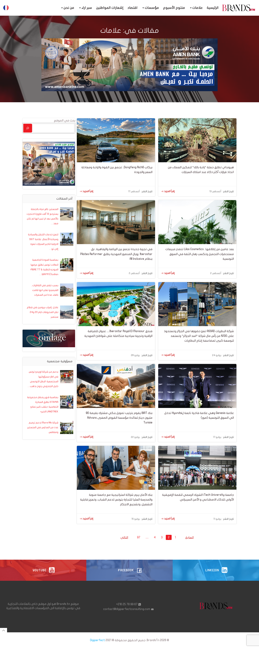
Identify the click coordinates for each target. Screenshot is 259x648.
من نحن (69, 8)
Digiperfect (97, 640)
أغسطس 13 (215, 191)
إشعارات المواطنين (109, 8)
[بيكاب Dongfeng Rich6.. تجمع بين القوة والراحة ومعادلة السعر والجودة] (116, 140)
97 (137, 537)
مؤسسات (152, 8)
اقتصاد (132, 8)
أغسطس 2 (134, 273)
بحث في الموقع (64, 120)
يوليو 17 (217, 437)
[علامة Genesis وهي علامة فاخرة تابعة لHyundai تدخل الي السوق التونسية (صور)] (197, 385)
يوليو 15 (135, 519)
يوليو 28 (135, 355)
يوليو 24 (216, 355)
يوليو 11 (217, 519)
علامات (197, 8)
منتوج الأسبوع (174, 8)
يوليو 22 (135, 437)
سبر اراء (87, 8)
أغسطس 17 (134, 191)
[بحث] (27, 128)
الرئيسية (212, 8)
